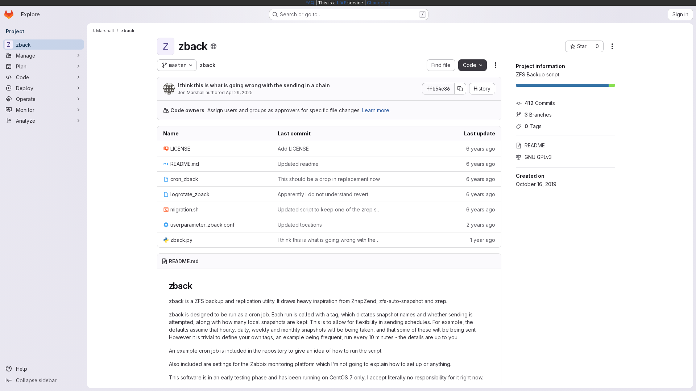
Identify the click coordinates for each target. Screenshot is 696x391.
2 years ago (481, 225)
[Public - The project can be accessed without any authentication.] (213, 46)
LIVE (341, 2)
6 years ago (480, 149)
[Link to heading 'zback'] (197, 286)
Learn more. (376, 110)
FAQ (310, 2)
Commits (540, 103)
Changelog (378, 2)
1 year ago (482, 240)
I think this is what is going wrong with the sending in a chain (254, 85)
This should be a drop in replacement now (329, 179)
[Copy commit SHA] (460, 88)
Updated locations (300, 225)
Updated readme (298, 164)
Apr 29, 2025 (239, 92)
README (535, 145)
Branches (538, 115)
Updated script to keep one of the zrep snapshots (329, 209)
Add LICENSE (293, 149)
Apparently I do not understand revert (323, 194)
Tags (533, 126)
